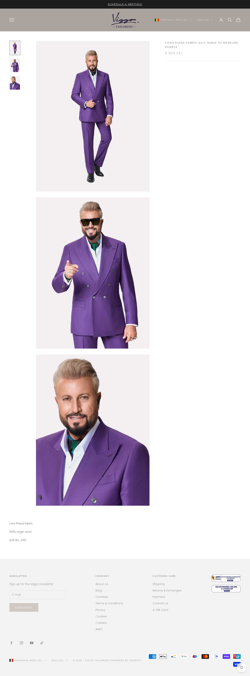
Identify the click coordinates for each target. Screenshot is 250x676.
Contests (102, 597)
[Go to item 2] (14, 65)
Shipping (159, 584)
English (203, 20)
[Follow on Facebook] (11, 643)
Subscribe (24, 607)
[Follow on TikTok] (42, 643)
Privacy (100, 610)
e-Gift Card (160, 610)
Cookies (101, 616)
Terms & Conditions (109, 603)
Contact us (160, 603)
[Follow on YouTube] (32, 643)
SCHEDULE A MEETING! (125, 4)
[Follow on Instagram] (21, 643)
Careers (101, 623)
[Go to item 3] (14, 83)
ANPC (99, 629)
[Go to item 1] (14, 48)
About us (102, 584)
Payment (159, 597)
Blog (99, 590)
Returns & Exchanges (167, 590)
